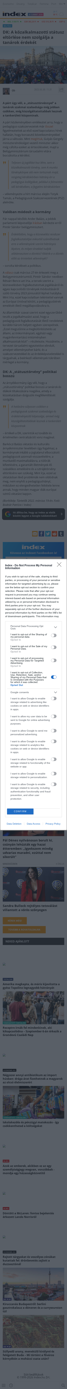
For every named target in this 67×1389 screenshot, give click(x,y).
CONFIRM (20, 811)
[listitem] (33, 627)
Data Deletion (14, 823)
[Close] (60, 565)
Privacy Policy (53, 823)
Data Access (33, 823)
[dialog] (33, 694)
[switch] (54, 635)
